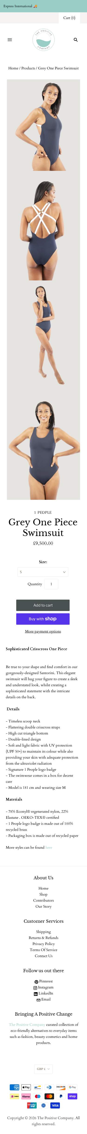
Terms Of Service (43, 949)
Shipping (43, 931)
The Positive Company (27, 1024)
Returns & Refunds (43, 937)
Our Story (43, 906)
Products (28, 68)
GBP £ (41, 1069)
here (48, 847)
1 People (43, 512)
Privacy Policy (43, 943)
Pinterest (45, 981)
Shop (43, 894)
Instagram (45, 987)
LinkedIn (45, 993)
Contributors (43, 900)
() (69, 17)
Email (45, 999)
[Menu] (10, 40)
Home (13, 68)
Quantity (35, 584)
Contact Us (43, 956)
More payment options (43, 631)
